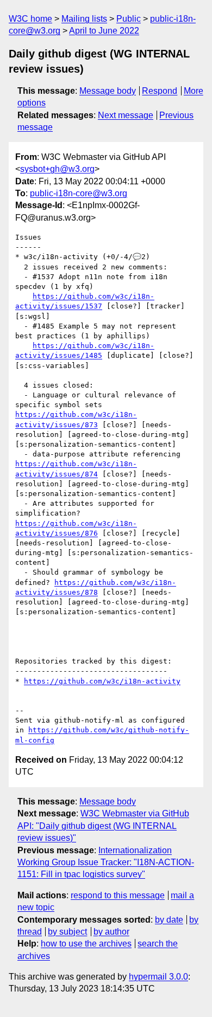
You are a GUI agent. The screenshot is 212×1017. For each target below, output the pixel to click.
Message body (107, 90)
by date (169, 919)
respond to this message (118, 895)
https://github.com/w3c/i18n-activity (102, 681)
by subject (67, 931)
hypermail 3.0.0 (158, 976)
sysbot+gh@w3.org (57, 168)
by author (111, 931)
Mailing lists (84, 18)
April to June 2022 (104, 30)
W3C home (30, 18)
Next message (125, 115)
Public (128, 18)
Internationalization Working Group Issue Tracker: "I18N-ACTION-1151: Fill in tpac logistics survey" (105, 862)
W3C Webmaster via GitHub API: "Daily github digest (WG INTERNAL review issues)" (103, 825)
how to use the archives (86, 943)
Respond (159, 90)
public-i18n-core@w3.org (78, 193)
